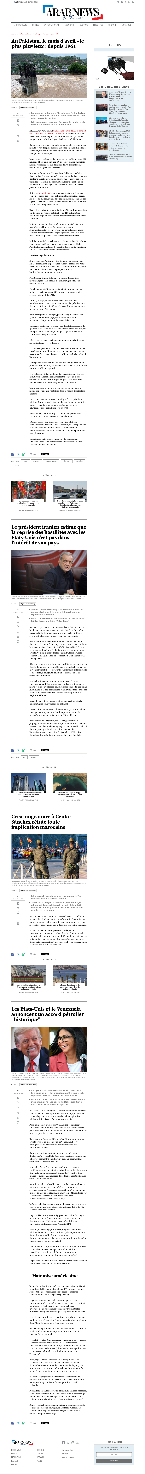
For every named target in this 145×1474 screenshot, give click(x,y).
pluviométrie (79, 461)
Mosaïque (126, 25)
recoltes (17, 465)
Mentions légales (68, 1457)
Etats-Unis (33, 757)
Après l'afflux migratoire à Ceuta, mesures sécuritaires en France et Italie (28, 987)
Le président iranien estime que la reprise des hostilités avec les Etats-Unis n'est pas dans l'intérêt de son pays (48, 535)
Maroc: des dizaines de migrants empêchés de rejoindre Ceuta (70, 987)
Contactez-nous (67, 1450)
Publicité (65, 1453)
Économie (69, 25)
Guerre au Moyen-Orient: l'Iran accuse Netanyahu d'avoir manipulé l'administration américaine (120, 96)
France (35, 25)
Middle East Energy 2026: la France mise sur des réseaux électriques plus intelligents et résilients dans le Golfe (119, 135)
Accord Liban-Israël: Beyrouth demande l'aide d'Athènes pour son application (119, 147)
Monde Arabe (20, 25)
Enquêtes (98, 25)
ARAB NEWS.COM (19, 2)
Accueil (13, 34)
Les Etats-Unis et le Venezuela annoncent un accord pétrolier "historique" (47, 1014)
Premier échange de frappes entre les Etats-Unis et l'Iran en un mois (70, 795)
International (51, 25)
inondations (44, 193)
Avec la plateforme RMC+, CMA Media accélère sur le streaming (120, 157)
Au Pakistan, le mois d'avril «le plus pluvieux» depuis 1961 (38, 34)
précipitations (66, 461)
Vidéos (39, 1460)
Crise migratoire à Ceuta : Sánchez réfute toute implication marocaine (41, 822)
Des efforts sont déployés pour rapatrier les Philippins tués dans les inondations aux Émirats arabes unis (70, 504)
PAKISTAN (25, 461)
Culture (84, 25)
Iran (24, 757)
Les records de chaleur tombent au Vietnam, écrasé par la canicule (28, 503)
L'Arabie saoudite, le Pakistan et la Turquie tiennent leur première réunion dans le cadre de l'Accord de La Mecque (119, 122)
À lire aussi (49, 475)
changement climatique (51, 461)
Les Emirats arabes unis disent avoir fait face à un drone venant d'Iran (28, 795)
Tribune (112, 25)
